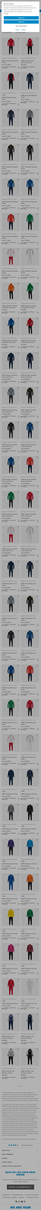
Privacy (17, 29)
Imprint (23, 29)
